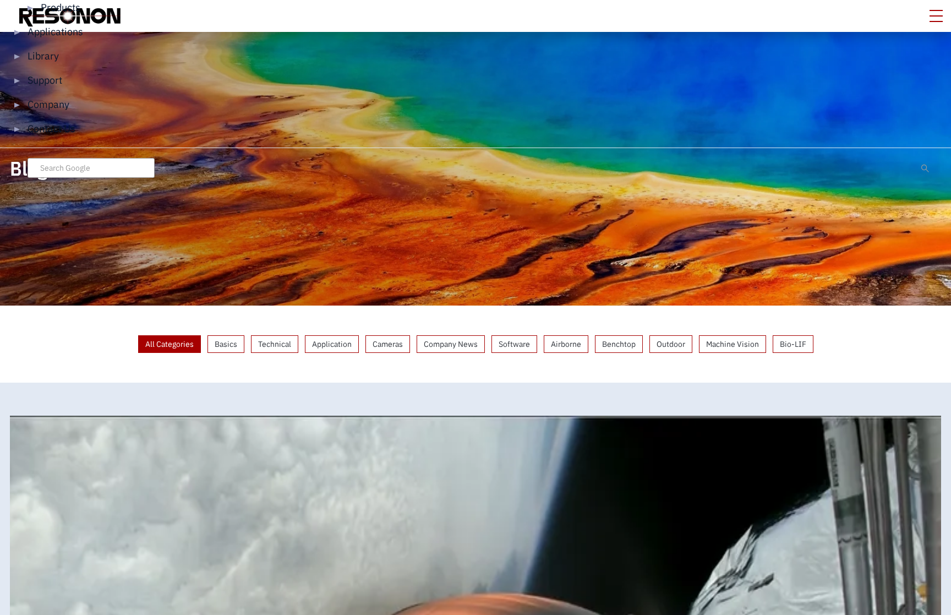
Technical (274, 344)
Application (332, 344)
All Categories (169, 344)
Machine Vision (732, 344)
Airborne (566, 344)
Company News (451, 344)
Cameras (388, 344)
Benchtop (619, 344)
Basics (226, 344)
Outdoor (671, 344)
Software (514, 344)
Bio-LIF (793, 344)
